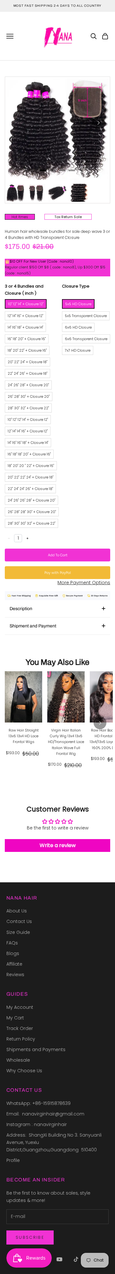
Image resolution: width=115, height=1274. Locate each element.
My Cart (15, 1018)
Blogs (12, 953)
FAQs (12, 943)
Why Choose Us (24, 1070)
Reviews (15, 974)
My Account (19, 1007)
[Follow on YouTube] (59, 1259)
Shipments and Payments (35, 1049)
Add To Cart (57, 555)
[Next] (98, 123)
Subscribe (30, 1237)
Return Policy (20, 1039)
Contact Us (19, 921)
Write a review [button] (58, 845)
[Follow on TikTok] (76, 1259)
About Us (16, 911)
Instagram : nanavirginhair (36, 1124)
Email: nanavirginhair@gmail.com (46, 1114)
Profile (13, 1160)
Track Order (19, 1028)
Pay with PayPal (57, 572)
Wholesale (18, 1060)
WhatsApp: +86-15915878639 (38, 1103)
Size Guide (18, 932)
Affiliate (14, 964)
